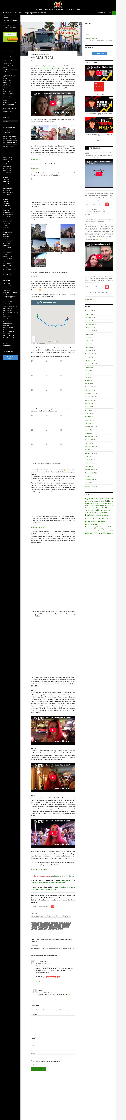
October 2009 (89, 440)
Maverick (57, 924)
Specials (5, 318)
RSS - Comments (7, 345)
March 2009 (88, 443)
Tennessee (105, 531)
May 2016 (88, 344)
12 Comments (104, 294)
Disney (87, 508)
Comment (34, 1014)
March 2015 (88, 383)
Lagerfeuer (107, 510)
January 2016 (89, 350)
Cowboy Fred (89, 505)
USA (46, 929)
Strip (40, 929)
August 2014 (89, 407)
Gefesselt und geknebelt (9, 99)
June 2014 (88, 413)
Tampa (100, 531)
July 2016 (88, 337)
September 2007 (90, 453)
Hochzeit (54, 922)
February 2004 (89, 459)
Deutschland (110, 505)
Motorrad (66, 924)
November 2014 (89, 397)
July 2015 (88, 370)
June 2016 (88, 340)
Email (33, 1046)
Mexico (104, 512)
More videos (90, 299)
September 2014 (90, 403)
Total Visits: (6, 51)
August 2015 (89, 367)
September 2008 (90, 446)
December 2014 (89, 393)
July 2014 (88, 410)
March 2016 (88, 347)
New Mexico (88, 518)
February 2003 (89, 463)
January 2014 (89, 420)
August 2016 (89, 334)
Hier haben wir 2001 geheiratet (50, 68)
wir (110, 12)
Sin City (35, 929)
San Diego (102, 529)
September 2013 (90, 426)
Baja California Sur (106, 498)
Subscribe (100, 86)
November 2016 (89, 324)
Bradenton (102, 501)
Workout (87, 535)
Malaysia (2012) (7, 310)
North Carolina (89, 529)
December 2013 (89, 423)
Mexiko (88, 515)
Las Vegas (35, 924)
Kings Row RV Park (65, 922)
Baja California (91, 498)
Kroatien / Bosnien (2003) (9, 306)
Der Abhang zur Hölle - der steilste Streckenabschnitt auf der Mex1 (10, 76)
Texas (111, 531)
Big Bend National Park (92, 501)
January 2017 (89, 317)
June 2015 (88, 373)
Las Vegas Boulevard (46, 924)
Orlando (95, 529)
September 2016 (90, 330)
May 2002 (88, 466)
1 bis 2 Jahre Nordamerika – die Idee (62, 876)
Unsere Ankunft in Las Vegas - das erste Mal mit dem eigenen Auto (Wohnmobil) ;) (51, 939)
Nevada (35, 927)
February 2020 (89, 311)
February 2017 (89, 314)
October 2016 (89, 327)
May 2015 (88, 377)
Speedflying (5, 321)
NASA (101, 515)
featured (100, 507)
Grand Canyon (45, 922)
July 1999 (88, 483)
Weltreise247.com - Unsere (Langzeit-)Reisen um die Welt (24, 13)
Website (33, 1053)
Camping (88, 503)
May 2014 (88, 416)
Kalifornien (99, 510)
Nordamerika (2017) (105, 527)
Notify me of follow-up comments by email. (46, 1061)
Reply (38, 981)
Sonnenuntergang (89, 531)
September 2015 (90, 364)
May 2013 (88, 430)
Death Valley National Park (100, 505)
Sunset (96, 531)
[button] (102, 94)
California (109, 501)
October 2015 (89, 360)
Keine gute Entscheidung (9, 65)
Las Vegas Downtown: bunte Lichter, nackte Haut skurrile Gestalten (52, 947)
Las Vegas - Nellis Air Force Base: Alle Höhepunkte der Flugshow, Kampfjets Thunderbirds (96, 211)
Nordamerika (43, 927)
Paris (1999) (6, 316)
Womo (61, 929)
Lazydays (98, 512)
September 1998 (90, 486)
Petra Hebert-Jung (42, 961)
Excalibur (35, 922)
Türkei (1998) (6, 325)
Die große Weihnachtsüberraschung (96, 292)
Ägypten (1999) (6, 283)
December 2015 (89, 354)
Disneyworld (93, 508)
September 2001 (90, 469)
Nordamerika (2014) (95, 521)
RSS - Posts (5, 343)
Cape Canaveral (96, 503)
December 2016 (89, 321)
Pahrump (65, 927)
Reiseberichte (101, 12)
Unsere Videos (95, 148)
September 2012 (90, 436)
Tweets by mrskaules (91, 38)
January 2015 (89, 390)
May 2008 (88, 450)
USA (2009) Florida (7, 337)
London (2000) (6, 308)
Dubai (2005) (6, 304)
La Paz (87, 513)
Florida (105, 507)
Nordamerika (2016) (92, 527)
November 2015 (89, 357)
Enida (47, 61)
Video (91, 533)
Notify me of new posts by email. (42, 1065)
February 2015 (89, 387)
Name (33, 1038)
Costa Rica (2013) (105, 503)
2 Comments (55, 61)
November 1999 (89, 479)
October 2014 (89, 400)
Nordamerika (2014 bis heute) (40, 54)
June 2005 (88, 456)
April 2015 (88, 380)
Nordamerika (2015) (55, 927)
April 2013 (88, 433)
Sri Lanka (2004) (7, 323)
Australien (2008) (7, 285)
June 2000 (88, 476)
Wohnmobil (52, 929)
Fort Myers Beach (90, 510)
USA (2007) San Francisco (9, 335)
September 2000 (90, 473)
